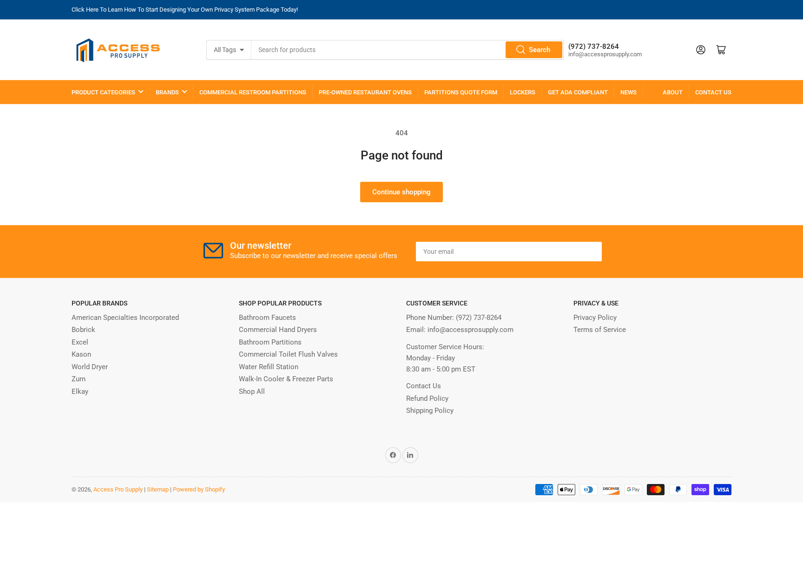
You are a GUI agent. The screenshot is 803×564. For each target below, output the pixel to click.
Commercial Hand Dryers (278, 329)
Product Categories (103, 92)
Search (539, 50)
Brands (167, 92)
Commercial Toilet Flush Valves (288, 354)
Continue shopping (401, 192)
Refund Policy (427, 398)
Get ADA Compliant (578, 92)
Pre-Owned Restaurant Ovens (365, 92)
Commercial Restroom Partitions (252, 92)
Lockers (522, 92)
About (673, 92)
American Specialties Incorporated (125, 317)
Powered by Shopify (199, 489)
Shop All (252, 391)
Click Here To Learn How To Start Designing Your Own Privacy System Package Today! (185, 9)
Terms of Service (599, 329)
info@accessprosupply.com (470, 329)
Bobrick (83, 329)
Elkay (80, 391)
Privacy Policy (595, 317)
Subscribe (573, 251)
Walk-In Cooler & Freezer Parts (286, 379)
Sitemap (158, 489)
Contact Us (713, 92)
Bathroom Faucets (267, 317)
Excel (80, 342)
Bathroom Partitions (270, 342)
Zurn (79, 379)
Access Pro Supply (118, 489)
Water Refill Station (268, 367)
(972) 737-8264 (478, 317)
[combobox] (407, 50)
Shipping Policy (430, 410)
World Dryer (90, 367)
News (628, 92)
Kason (81, 354)
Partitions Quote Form (460, 92)
